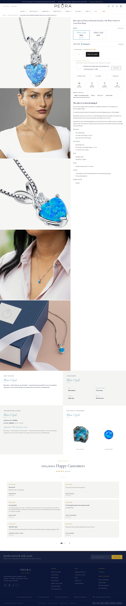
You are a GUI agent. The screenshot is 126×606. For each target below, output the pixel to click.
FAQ (76, 577)
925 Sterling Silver (104, 585)
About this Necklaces (81, 95)
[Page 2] (63, 543)
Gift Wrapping (79, 583)
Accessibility (73, 603)
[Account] (117, 6)
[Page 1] (61, 543)
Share (99, 76)
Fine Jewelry (26, 573)
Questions (109, 95)
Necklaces (33, 11)
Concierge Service (56, 589)
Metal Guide (54, 577)
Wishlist (116, 76)
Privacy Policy (42, 603)
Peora (26, 569)
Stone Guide (54, 575)
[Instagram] (5, 585)
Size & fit (100, 95)
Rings (23, 11)
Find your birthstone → (97, 1)
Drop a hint (82, 76)
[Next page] (69, 543)
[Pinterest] (9, 585)
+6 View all (120, 44)
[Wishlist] (113, 6)
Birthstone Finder (56, 572)
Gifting (78, 11)
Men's (87, 11)
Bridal (68, 11)
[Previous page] (56, 543)
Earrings (45, 11)
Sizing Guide (54, 580)
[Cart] (121, 6)
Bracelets (57, 11)
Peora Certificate (103, 579)
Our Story (6, 6)
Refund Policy (64, 603)
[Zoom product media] (67, 20)
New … (96, 11)
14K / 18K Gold (103, 588)
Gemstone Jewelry (13, 15)
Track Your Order (80, 575)
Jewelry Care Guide (56, 583)
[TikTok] (17, 585)
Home (4, 15)
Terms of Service (53, 603)
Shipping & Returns (80, 572)
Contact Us (78, 580)
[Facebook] (13, 585)
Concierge (14, 6)
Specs (93, 95)
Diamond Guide (55, 586)
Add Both (116, 67)
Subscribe (117, 557)
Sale (103, 11)
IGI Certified (102, 582)
